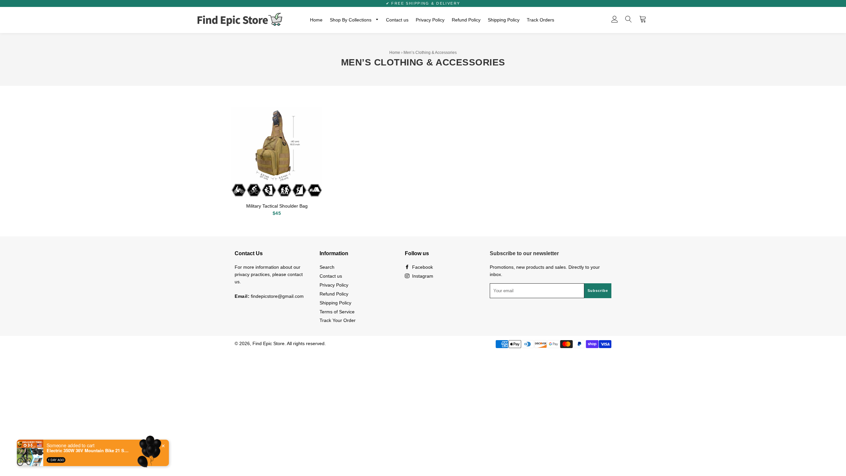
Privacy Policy (430, 19)
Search (327, 267)
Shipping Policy (503, 19)
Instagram (422, 276)
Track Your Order (338, 320)
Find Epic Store (268, 343)
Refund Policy (466, 19)
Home (316, 19)
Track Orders (540, 19)
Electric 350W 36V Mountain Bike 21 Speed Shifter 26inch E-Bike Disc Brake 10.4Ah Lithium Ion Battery (88, 453)
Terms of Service (337, 311)
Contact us (397, 19)
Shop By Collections (351, 19)
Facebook (422, 267)
